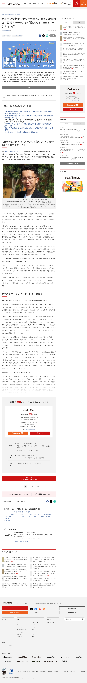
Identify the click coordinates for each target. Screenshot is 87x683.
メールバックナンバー (30, 429)
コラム (8, 35)
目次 (29, 88)
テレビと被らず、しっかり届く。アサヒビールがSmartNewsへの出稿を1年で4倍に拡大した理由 (44, 566)
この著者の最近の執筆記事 (21, 541)
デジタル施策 (20, 632)
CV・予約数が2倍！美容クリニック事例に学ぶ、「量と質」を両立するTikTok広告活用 (15, 585)
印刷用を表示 (7, 501)
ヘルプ (19, 671)
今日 (67, 22)
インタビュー (35, 622)
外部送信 (83, 671)
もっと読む (7, 520)
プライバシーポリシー (74, 671)
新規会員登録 (18, 433)
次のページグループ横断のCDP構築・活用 (28, 478)
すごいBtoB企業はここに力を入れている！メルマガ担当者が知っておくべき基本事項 (28, 514)
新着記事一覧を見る (72, 163)
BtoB (4, 35)
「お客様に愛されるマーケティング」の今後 (29, 463)
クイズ (33, 627)
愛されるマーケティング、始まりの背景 (27, 450)
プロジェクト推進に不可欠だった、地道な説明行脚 (30, 458)
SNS (33, 636)
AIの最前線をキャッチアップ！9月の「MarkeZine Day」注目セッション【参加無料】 (71, 158)
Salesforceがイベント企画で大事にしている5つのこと (21, 132)
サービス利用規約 (63, 671)
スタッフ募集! (35, 671)
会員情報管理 (43, 671)
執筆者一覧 (19, 636)
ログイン (41, 433)
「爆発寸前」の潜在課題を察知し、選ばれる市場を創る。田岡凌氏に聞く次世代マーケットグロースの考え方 (44, 573)
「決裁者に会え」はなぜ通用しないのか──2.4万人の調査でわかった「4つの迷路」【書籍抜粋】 (72, 136)
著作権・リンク (26, 671)
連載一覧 (19, 634)
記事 (30, 3)
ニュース (23, 3)
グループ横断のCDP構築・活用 (25, 455)
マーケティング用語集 (7, 645)
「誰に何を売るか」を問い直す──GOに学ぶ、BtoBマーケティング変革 (44, 579)
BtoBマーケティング (21, 629)
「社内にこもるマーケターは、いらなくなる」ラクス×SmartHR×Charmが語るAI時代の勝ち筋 (15, 559)
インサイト (19, 627)
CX (17, 625)
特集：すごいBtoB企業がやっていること (27, 443)
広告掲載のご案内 (72, 608)
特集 (34, 3)
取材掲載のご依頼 (72, 612)
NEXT (38, 486)
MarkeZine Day (50, 622)
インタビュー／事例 (17, 35)
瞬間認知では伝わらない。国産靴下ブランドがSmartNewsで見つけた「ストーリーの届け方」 (15, 578)
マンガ (33, 625)
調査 (33, 629)
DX (17, 622)
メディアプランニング (37, 632)
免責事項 (50, 671)
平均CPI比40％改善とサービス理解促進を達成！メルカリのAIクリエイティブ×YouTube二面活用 (15, 571)
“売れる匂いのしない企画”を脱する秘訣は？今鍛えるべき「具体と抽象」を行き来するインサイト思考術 (44, 559)
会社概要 (56, 671)
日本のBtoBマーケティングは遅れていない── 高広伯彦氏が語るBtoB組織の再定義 (15, 565)
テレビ (33, 634)
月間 (79, 22)
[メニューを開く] (3, 3)
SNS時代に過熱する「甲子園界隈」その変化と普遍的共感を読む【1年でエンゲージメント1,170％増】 (44, 585)
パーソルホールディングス (12, 151)
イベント (40, 3)
